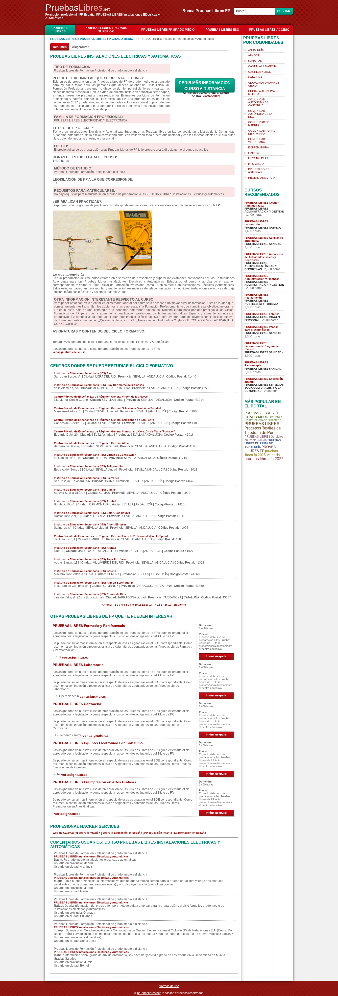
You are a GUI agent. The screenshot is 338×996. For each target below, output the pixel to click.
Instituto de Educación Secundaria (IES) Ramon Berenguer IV (94, 582)
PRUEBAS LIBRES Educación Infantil (263, 380)
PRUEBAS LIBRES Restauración (256, 296)
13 (146, 604)
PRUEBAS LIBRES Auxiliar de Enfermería (263, 239)
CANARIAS (255, 60)
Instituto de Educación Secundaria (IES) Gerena (85, 570)
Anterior (107, 604)
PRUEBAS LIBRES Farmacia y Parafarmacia (89, 626)
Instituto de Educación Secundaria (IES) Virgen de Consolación (95, 454)
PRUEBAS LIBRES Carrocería (77, 704)
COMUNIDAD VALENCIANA (256, 140)
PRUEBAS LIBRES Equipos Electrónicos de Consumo (98, 743)
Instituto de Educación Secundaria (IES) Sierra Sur (86, 477)
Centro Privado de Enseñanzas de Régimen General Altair (91, 443)
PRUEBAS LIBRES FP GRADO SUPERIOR (106, 29)
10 (136, 604)
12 (143, 604)
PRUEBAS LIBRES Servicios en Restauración (263, 438)
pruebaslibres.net (149, 993)
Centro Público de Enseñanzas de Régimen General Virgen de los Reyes (101, 396)
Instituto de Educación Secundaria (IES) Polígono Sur (89, 466)
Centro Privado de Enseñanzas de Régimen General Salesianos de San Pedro (104, 419)
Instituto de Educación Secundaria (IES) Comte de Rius (90, 594)
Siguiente (179, 604)
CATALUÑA (255, 77)
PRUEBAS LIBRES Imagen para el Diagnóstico (261, 328)
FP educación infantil (158, 832)
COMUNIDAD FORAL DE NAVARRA (261, 132)
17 (162, 604)
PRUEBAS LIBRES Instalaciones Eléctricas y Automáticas (91, 856)
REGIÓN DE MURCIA (261, 177)
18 (166, 604)
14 (150, 604)
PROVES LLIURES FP (260, 449)
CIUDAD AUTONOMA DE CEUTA (263, 84)
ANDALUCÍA (256, 49)
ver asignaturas (75, 657)
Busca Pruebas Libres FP (207, 11)
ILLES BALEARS (258, 158)
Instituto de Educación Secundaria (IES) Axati (83, 373)
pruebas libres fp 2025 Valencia (262, 453)
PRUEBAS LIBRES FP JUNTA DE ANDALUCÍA (262, 444)
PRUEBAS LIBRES (60, 29)
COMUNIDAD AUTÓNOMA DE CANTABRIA (258, 102)
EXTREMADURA (258, 147)
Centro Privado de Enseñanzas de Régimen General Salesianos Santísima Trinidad (107, 408)
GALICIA (253, 152)
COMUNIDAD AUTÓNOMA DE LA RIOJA (260, 113)
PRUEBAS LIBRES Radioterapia (256, 364)
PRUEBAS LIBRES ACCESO (269, 29)
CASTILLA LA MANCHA (262, 66)
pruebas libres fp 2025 (264, 459)
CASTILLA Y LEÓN (259, 71)
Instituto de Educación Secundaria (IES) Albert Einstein (90, 524)
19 (169, 604)
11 (139, 604)
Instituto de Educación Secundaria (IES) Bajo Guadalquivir (92, 512)
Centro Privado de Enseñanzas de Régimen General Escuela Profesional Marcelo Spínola (111, 536)
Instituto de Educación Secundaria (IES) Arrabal (85, 501)
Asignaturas (80, 47)
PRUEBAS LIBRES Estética (261, 313)
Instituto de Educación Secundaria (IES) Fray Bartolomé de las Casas (99, 384)
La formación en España (190, 832)
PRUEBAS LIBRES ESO (222, 29)
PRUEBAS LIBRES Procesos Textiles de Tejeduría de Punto (262, 428)
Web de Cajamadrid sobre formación (76, 832)
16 (158, 604)
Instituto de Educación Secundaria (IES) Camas (85, 489)
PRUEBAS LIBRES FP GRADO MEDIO (167, 29)
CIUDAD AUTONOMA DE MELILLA (263, 92)
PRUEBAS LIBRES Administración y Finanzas (261, 277)
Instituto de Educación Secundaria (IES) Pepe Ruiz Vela (90, 559)
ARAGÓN (254, 55)
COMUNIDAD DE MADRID (258, 124)
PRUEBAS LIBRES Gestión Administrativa (261, 204)
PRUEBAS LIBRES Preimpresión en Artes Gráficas (94, 782)
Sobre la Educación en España (122, 832)
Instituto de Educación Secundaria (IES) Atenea (85, 547)
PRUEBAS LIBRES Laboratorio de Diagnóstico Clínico (262, 346)
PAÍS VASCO (256, 163)
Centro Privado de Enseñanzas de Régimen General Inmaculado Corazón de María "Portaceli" (114, 431)
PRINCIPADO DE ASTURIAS (258, 171)
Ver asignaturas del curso (69, 352)
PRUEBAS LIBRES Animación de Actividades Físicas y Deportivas (263, 257)
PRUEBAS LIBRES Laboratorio (78, 665)
